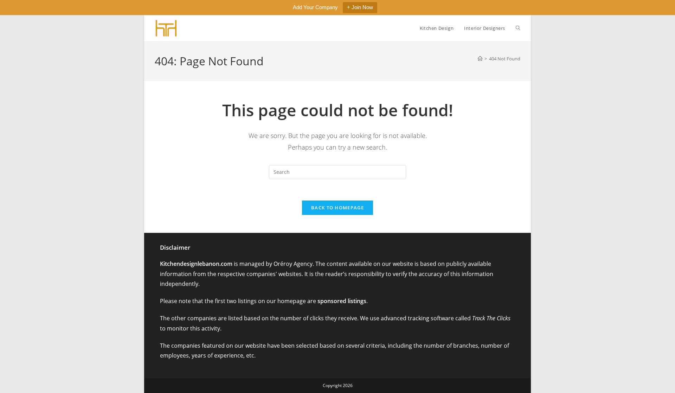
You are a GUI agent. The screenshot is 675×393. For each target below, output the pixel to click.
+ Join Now (360, 7)
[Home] (480, 58)
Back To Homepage (337, 207)
